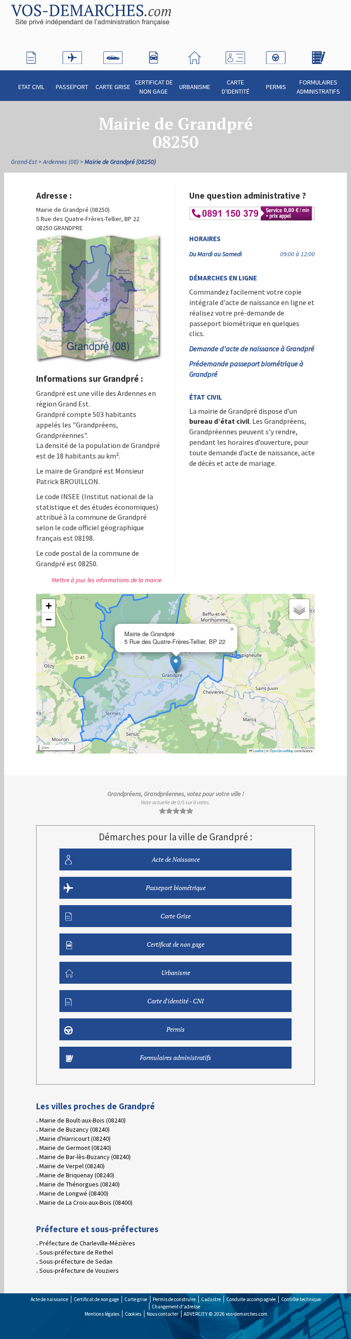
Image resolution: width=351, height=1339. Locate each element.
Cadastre (211, 1299)
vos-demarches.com (246, 1314)
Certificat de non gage (154, 86)
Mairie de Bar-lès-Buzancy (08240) (85, 1157)
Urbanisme (194, 87)
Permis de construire (174, 1299)
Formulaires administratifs (318, 86)
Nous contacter (162, 1314)
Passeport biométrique (176, 887)
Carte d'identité (236, 86)
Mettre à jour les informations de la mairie (107, 580)
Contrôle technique (301, 1299)
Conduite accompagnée (251, 1299)
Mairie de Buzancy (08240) (74, 1129)
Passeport (72, 87)
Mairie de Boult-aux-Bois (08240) (82, 1120)
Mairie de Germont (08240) (75, 1148)
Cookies (133, 1314)
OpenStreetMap (281, 750)
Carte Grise (113, 87)
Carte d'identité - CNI (175, 1000)
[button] (175, 664)
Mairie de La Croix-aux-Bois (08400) (86, 1202)
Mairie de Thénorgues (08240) (79, 1184)
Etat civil (31, 87)
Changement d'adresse (176, 1306)
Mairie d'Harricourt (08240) (75, 1138)
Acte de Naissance (176, 859)
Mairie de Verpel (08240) (72, 1166)
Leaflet (257, 750)
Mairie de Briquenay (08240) (76, 1175)
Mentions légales (102, 1314)
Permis (276, 87)
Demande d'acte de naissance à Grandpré (251, 348)
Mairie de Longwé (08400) (73, 1193)
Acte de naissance (49, 1299)
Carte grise (135, 1299)
